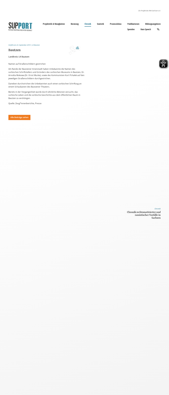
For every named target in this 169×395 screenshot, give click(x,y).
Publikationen (133, 23)
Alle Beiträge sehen (19, 117)
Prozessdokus (115, 23)
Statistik (100, 23)
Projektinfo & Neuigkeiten (54, 23)
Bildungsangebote (153, 23)
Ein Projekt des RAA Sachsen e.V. (149, 11)
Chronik (87, 23)
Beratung (75, 23)
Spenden (131, 29)
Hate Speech (146, 29)
